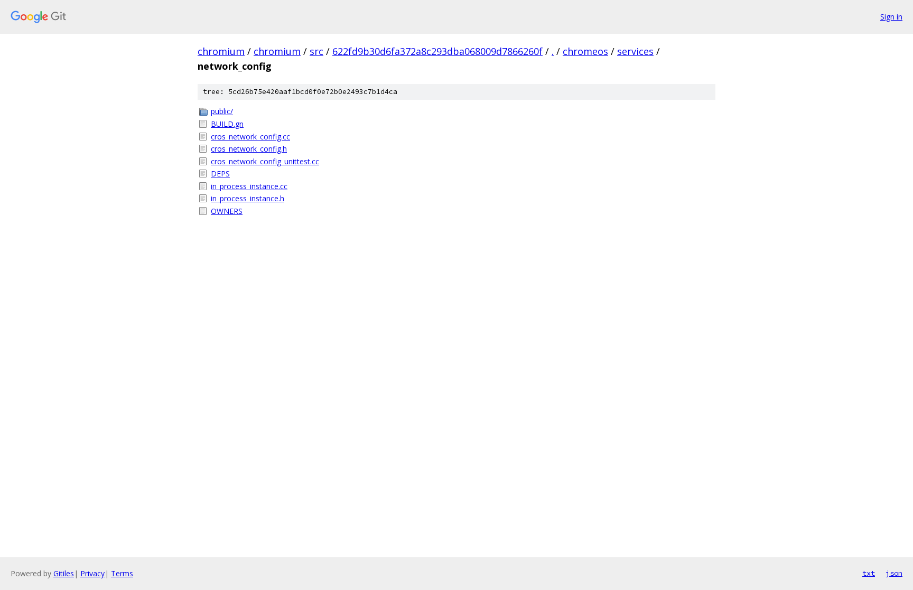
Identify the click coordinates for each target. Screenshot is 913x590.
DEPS (220, 173)
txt (868, 573)
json (894, 573)
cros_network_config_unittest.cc (265, 161)
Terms (122, 573)
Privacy (92, 573)
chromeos (585, 51)
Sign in (891, 17)
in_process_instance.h (247, 198)
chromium (221, 51)
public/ (222, 111)
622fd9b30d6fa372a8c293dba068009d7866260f (437, 51)
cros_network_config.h (249, 149)
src (316, 51)
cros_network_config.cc (250, 137)
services (635, 51)
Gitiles (63, 573)
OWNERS (227, 211)
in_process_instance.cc (249, 186)
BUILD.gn (227, 124)
